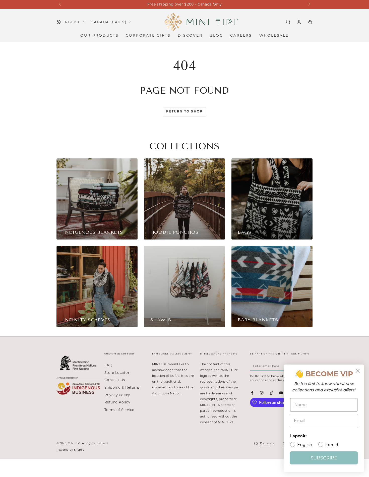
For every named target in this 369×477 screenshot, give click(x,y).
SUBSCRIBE (324, 458)
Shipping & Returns (122, 387)
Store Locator (117, 373)
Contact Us (114, 380)
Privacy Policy (117, 395)
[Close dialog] (357, 371)
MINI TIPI (74, 443)
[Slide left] (60, 4)
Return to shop (184, 111)
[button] (287, 22)
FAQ (108, 365)
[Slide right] (309, 4)
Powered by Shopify (70, 449)
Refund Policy (117, 402)
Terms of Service (119, 410)
